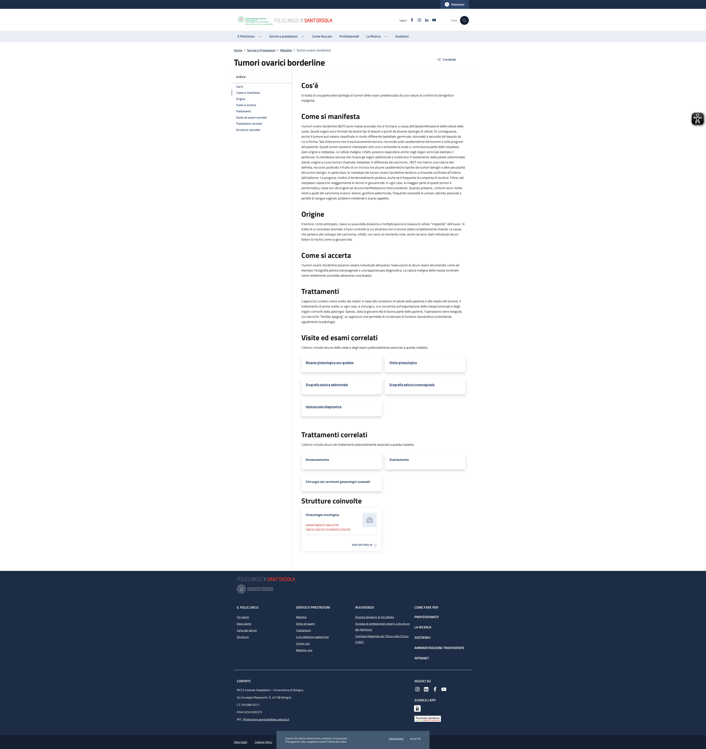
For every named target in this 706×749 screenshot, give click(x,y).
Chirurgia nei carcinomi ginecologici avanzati (338, 482)
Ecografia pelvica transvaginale (411, 384)
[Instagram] (417, 689)
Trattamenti (303, 630)
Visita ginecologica (403, 362)
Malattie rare (304, 650)
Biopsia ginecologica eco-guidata (330, 362)
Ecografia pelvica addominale (327, 384)
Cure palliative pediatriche (312, 637)
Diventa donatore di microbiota (374, 617)
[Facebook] (435, 689)
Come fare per (426, 607)
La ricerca (422, 627)
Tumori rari (303, 643)
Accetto (415, 739)
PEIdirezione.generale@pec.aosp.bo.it (266, 719)
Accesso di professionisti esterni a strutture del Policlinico (382, 626)
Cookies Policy (263, 742)
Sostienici (422, 637)
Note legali (240, 742)
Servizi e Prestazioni (261, 50)
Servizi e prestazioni (313, 607)
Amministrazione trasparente (439, 647)
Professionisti (426, 616)
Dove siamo (244, 623)
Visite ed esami (305, 623)
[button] (454, 4)
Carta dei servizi (247, 630)
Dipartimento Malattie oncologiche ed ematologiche (328, 527)
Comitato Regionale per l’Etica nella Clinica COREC (382, 639)
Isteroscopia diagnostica (323, 407)
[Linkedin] (426, 689)
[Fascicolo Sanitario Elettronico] (427, 718)
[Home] (318, 20)
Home (238, 50)
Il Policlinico (247, 607)
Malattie (286, 50)
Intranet (421, 658)
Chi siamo (243, 617)
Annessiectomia (317, 459)
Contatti (244, 681)
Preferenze (396, 739)
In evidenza (364, 607)
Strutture (243, 637)
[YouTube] (444, 689)
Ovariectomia (399, 459)
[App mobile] (417, 708)
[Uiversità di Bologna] (353, 589)
